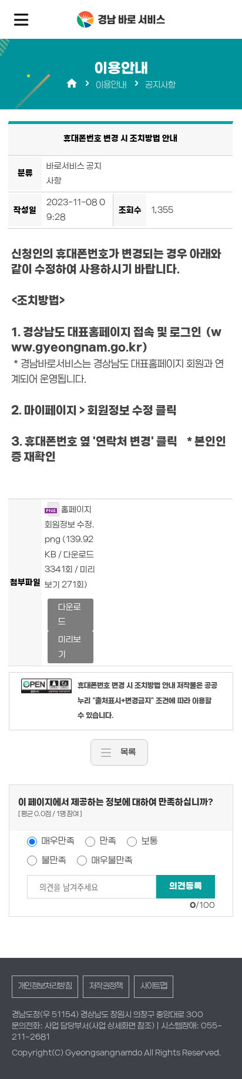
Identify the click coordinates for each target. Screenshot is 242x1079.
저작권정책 (106, 986)
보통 (149, 841)
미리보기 (69, 647)
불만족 (53, 860)
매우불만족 (111, 860)
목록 (128, 752)
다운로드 (69, 615)
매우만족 (57, 841)
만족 (107, 841)
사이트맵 (153, 986)
